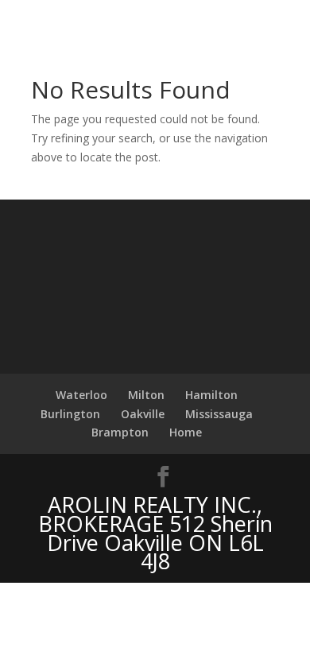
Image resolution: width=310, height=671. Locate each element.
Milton (146, 394)
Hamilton (211, 394)
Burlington (70, 413)
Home (185, 432)
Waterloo (81, 394)
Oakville (143, 413)
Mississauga (219, 413)
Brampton (120, 432)
